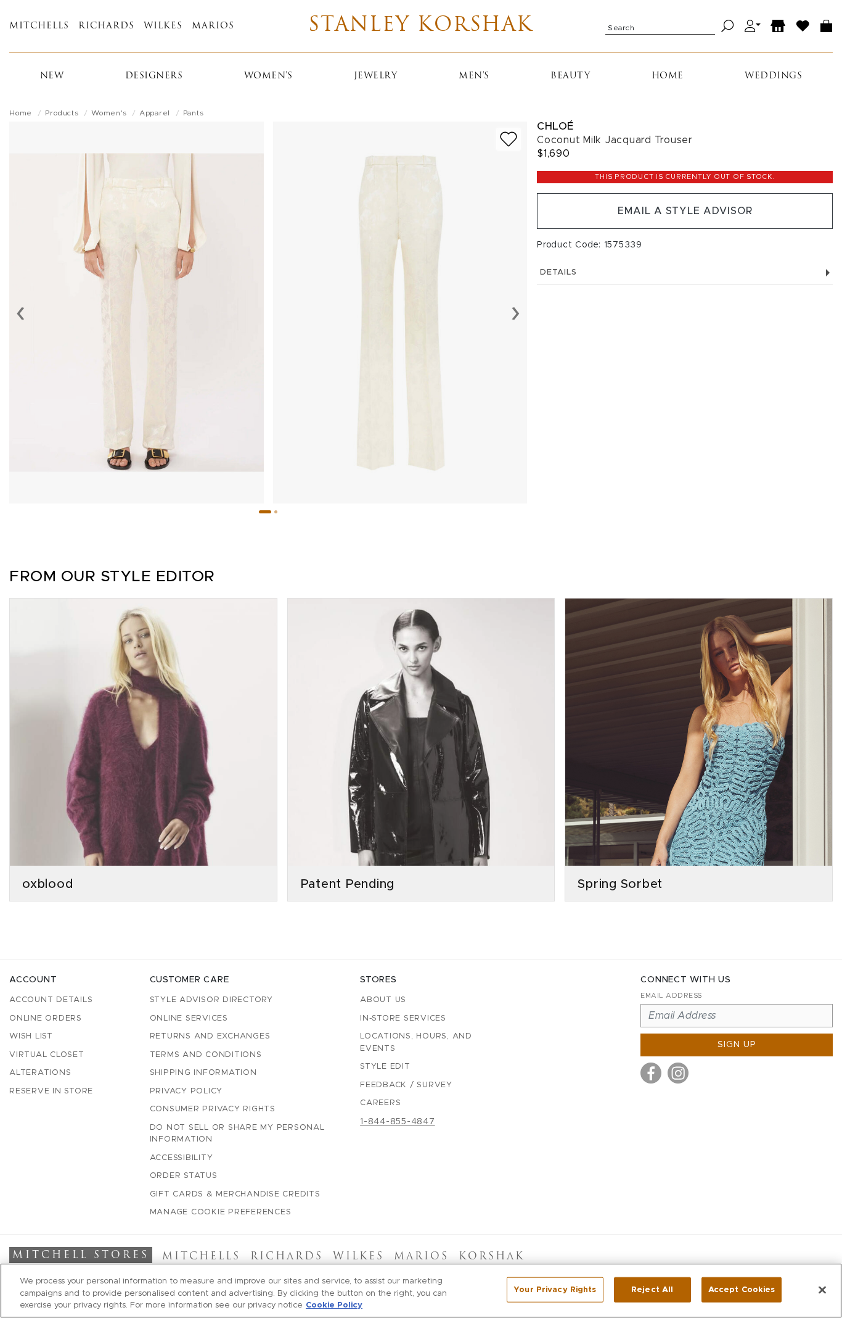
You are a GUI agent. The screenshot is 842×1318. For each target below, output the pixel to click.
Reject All (652, 1289)
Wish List (31, 1036)
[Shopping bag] (826, 26)
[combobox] (660, 25)
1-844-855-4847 (397, 1121)
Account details (50, 1000)
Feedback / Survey (406, 1085)
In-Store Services (403, 1018)
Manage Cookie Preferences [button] (221, 1212)
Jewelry (376, 76)
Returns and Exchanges (210, 1036)
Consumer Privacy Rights (213, 1109)
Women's (268, 76)
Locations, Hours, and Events (416, 1042)
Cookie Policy (334, 1305)
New (52, 76)
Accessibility (181, 1158)
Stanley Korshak (420, 26)
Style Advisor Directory (211, 1000)
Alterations (40, 1073)
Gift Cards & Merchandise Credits (235, 1194)
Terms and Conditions (206, 1055)
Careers (380, 1103)
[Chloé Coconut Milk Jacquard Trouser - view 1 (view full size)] (136, 313)
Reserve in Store (51, 1091)
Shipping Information (203, 1073)
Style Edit (385, 1067)
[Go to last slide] (20, 312)
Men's (474, 76)
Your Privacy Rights (554, 1289)
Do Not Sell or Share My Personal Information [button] (237, 1134)
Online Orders (45, 1018)
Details (558, 272)
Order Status (184, 1176)
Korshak (492, 1257)
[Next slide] (515, 312)
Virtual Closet (46, 1055)
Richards (106, 26)
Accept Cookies (741, 1289)
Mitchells (39, 26)
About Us (383, 1000)
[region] (421, 1290)
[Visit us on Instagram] (678, 1073)
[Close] (822, 1289)
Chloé (555, 126)
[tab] (265, 511)
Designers (154, 76)
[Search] (727, 26)
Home (668, 76)
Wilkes (163, 26)
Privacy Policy (186, 1091)
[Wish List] (803, 26)
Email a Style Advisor (685, 211)
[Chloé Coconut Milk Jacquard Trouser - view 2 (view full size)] (400, 313)
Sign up (736, 1044)
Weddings (773, 76)
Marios (213, 26)
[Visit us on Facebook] (650, 1073)
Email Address (671, 995)
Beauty (570, 76)
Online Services (189, 1018)
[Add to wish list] (508, 139)
